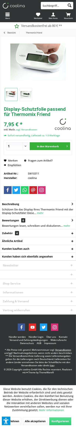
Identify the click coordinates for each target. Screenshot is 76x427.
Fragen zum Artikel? (40, 160)
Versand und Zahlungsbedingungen (29, 340)
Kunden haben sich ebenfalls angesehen (27, 256)
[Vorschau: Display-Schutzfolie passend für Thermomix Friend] (11, 94)
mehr (40, 213)
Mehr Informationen (51, 410)
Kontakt (63, 336)
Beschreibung (10, 204)
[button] (6, 421)
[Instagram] (42, 190)
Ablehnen (13, 421)
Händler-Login (36, 336)
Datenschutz (27, 343)
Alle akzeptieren (35, 421)
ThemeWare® (46, 372)
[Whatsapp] (25, 190)
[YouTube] (32, 327)
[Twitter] (16, 190)
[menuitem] (68, 15)
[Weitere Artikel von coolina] (63, 124)
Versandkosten (63, 349)
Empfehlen (14, 165)
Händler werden (17, 336)
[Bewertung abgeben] (28, 119)
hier (52, 365)
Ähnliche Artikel (12, 241)
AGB (39, 343)
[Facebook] (8, 190)
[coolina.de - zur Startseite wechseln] (19, 5)
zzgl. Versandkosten (26, 129)
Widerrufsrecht (59, 340)
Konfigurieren (60, 421)
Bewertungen (10, 220)
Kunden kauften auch (15, 248)
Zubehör (10, 233)
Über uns (51, 336)
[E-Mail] (33, 190)
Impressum (50, 343)
